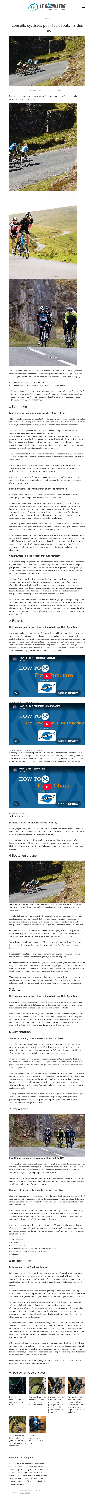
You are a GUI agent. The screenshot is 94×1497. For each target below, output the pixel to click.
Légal (22, 1493)
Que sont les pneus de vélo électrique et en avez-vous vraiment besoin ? (37, 1401)
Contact (27, 1493)
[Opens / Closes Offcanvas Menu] (83, 7)
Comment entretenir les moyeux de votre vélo (36, 1439)
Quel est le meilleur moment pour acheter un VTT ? (16, 1401)
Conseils (47, 18)
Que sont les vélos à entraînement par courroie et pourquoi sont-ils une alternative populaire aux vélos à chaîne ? (56, 1404)
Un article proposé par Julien (40, 90)
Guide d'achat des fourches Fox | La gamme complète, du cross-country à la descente (17, 1440)
